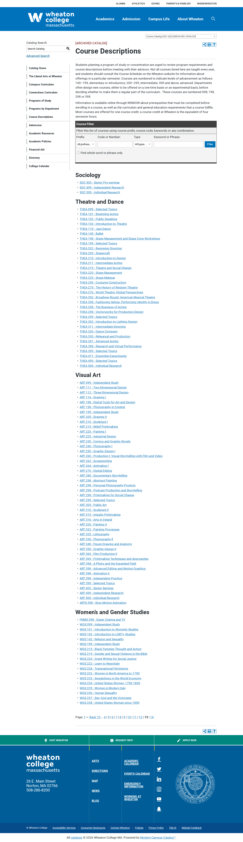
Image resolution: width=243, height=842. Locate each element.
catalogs (76, 837)
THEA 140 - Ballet (91, 233)
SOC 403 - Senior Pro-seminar (100, 182)
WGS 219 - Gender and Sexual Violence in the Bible (113, 654)
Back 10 (95, 717)
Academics (105, 19)
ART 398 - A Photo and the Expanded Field (108, 563)
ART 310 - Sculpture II (94, 510)
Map (95, 781)
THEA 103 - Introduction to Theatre (103, 224)
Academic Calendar (131, 762)
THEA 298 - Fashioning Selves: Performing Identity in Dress (119, 302)
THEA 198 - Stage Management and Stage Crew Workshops (120, 238)
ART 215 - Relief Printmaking (99, 426)
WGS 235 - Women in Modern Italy (103, 688)
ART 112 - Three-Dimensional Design (104, 392)
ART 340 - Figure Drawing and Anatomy (106, 544)
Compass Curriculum (41, 84)
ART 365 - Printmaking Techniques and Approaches (114, 559)
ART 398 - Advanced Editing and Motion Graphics (113, 568)
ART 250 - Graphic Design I (97, 451)
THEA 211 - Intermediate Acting (101, 263)
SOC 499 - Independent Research (102, 187)
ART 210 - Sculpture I (94, 422)
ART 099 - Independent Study (99, 382)
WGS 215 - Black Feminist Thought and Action (110, 649)
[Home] (57, 19)
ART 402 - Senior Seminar (97, 588)
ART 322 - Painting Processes (100, 529)
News (96, 791)
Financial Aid (36, 149)
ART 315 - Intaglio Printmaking (100, 514)
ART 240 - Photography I (96, 446)
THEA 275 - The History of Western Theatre (109, 287)
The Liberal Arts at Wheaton (45, 76)
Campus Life (159, 19)
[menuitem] (105, 19)
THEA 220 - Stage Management (101, 272)
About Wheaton (190, 19)
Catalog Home (37, 68)
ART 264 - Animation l (94, 466)
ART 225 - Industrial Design (98, 436)
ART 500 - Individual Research (99, 598)
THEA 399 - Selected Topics (98, 351)
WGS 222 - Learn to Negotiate (100, 663)
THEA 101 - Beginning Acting (99, 214)
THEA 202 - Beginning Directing (101, 248)
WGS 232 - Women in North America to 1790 (110, 673)
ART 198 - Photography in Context (102, 407)
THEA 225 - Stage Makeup (97, 277)
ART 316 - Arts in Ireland (96, 519)
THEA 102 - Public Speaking (98, 219)
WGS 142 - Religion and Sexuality (102, 639)
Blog (95, 801)
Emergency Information (133, 785)
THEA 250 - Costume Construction (103, 282)
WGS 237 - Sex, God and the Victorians (105, 698)
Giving (155, 3)
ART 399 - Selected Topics (97, 583)
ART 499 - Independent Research (101, 593)
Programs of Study (40, 100)
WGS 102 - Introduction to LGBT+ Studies (107, 634)
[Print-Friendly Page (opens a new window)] (209, 45)
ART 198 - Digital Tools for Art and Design (107, 402)
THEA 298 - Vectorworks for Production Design (111, 312)
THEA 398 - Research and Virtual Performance (111, 346)
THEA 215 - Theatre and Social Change (105, 268)
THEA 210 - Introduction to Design (103, 258)
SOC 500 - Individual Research (100, 192)
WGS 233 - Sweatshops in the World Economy (110, 678)
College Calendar (39, 166)
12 (140, 717)
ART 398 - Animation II (95, 573)
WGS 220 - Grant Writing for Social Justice (108, 659)
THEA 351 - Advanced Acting (99, 341)
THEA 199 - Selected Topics (98, 243)
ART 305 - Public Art (93, 505)
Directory (34, 157)
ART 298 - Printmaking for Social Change (107, 495)
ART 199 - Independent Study (99, 412)
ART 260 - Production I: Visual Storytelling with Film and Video (121, 456)
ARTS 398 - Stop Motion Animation (103, 603)
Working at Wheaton (132, 798)
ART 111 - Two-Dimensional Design (103, 387)
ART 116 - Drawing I (93, 397)
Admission (131, 19)
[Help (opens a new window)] (214, 45)
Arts (95, 761)
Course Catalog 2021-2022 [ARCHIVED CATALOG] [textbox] (171, 36)
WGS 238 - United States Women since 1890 (109, 702)
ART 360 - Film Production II (98, 554)
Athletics (138, 3)
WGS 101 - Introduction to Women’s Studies (109, 629)
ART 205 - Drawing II (93, 417)
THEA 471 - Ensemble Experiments (103, 356)
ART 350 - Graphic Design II (98, 549)
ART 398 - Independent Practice (101, 578)
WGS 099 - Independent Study (100, 624)
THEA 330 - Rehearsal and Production (105, 336)
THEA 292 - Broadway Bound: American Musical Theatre (117, 297)
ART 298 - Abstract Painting (98, 480)
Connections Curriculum (43, 92)
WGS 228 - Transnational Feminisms (104, 668)
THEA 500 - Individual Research (101, 366)
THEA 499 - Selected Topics (98, 361)
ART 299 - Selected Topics (97, 500)
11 (135, 717)
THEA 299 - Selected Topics (98, 317)
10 (129, 717)
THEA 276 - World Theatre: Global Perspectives (111, 292)
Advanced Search (38, 56)
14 (152, 717)
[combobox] (180, 36)
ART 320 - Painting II (93, 524)
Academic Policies (40, 141)
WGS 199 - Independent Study (100, 644)
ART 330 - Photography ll (96, 539)
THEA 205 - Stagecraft (95, 253)
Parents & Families (178, 3)
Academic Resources (41, 133)
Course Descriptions (41, 116)
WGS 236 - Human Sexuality (98, 693)
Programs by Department (44, 108)
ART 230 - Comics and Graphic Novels (105, 441)
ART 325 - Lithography (94, 534)
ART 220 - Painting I (93, 431)
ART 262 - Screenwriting (96, 461)
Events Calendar (137, 773)
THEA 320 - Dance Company (99, 331)
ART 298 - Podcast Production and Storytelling (111, 490)
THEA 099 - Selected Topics (98, 209)
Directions (100, 771)
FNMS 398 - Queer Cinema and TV (102, 619)
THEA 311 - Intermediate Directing (103, 326)
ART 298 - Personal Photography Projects (108, 485)
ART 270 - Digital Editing (96, 471)
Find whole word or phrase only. (102, 153)
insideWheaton (207, 3)
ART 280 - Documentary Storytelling (103, 475)
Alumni (120, 3)
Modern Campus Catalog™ (158, 837)
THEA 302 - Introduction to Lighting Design (108, 321)
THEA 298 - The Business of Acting (103, 307)
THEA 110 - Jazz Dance (95, 229)
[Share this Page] (204, 45)
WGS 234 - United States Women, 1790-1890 (110, 683)
